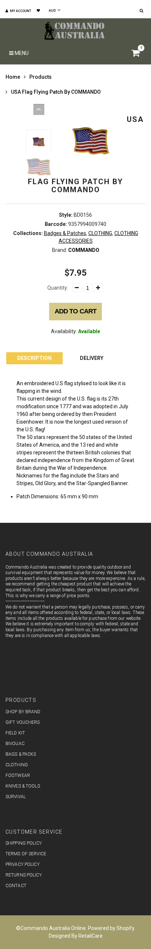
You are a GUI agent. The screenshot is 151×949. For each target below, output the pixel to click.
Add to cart (75, 311)
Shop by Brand (23, 711)
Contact (15, 885)
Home (12, 77)
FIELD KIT (15, 733)
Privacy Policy (22, 864)
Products (40, 77)
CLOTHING (100, 233)
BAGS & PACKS (20, 754)
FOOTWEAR (17, 775)
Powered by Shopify (111, 928)
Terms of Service (25, 853)
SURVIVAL (15, 796)
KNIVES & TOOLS (22, 786)
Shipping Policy (23, 843)
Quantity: (57, 288)
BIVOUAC (15, 743)
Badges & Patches (65, 233)
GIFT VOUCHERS (22, 722)
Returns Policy (23, 875)
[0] (136, 54)
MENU (21, 53)
